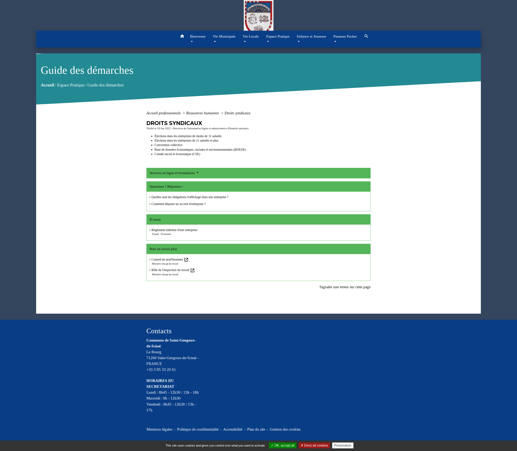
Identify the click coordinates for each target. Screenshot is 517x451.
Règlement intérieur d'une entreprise (174, 230)
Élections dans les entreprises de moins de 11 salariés (188, 136)
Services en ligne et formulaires (173, 173)
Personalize (342, 445)
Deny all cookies (315, 445)
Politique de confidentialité (198, 429)
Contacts (159, 331)
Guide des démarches (105, 85)
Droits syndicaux (237, 113)
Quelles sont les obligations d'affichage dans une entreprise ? (189, 197)
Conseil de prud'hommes (170, 259)
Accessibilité (232, 429)
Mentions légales (159, 429)
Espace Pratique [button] (278, 36)
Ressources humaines (203, 113)
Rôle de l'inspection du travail (173, 270)
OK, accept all (284, 445)
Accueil (47, 85)
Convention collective (168, 145)
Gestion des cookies (285, 429)
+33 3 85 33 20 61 (161, 369)
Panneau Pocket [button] (345, 36)
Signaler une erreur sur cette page (345, 287)
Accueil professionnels (164, 113)
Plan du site (256, 429)
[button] (182, 37)
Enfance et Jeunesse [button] (311, 36)
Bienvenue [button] (198, 36)
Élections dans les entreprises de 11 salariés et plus (186, 140)
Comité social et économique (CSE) (177, 154)
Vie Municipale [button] (224, 36)
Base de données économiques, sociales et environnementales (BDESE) (200, 149)
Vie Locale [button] (251, 36)
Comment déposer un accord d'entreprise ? (178, 204)
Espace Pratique (70, 85)
